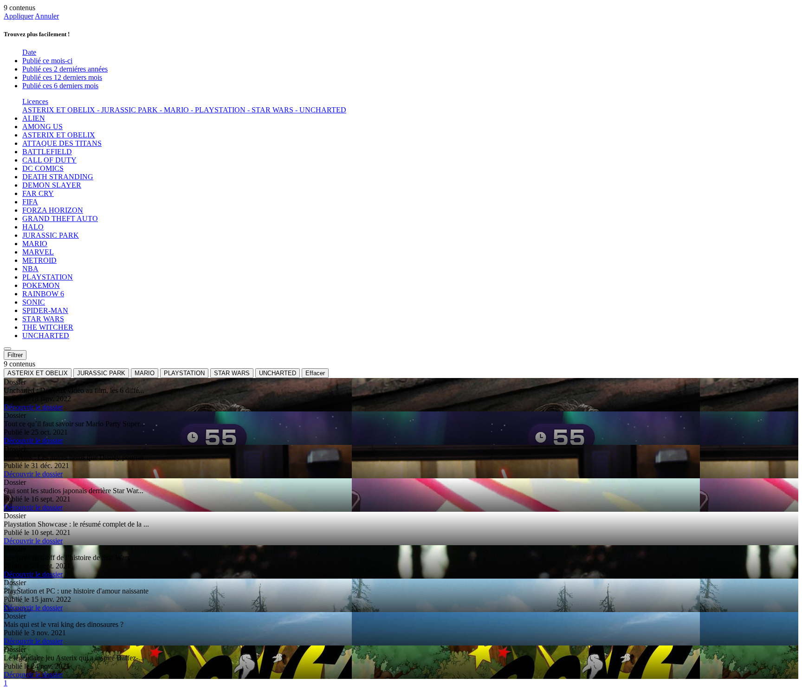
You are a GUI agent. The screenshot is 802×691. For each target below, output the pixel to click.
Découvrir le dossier (33, 407)
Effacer (315, 373)
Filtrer (15, 355)
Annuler (47, 16)
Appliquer (18, 16)
